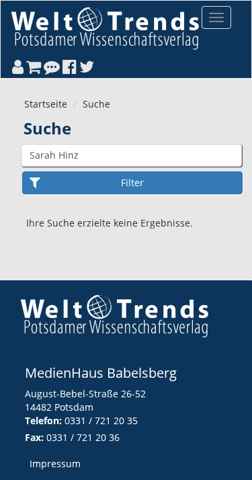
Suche (96, 103)
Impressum (55, 463)
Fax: (34, 437)
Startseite (45, 103)
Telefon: (43, 420)
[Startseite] (105, 28)
